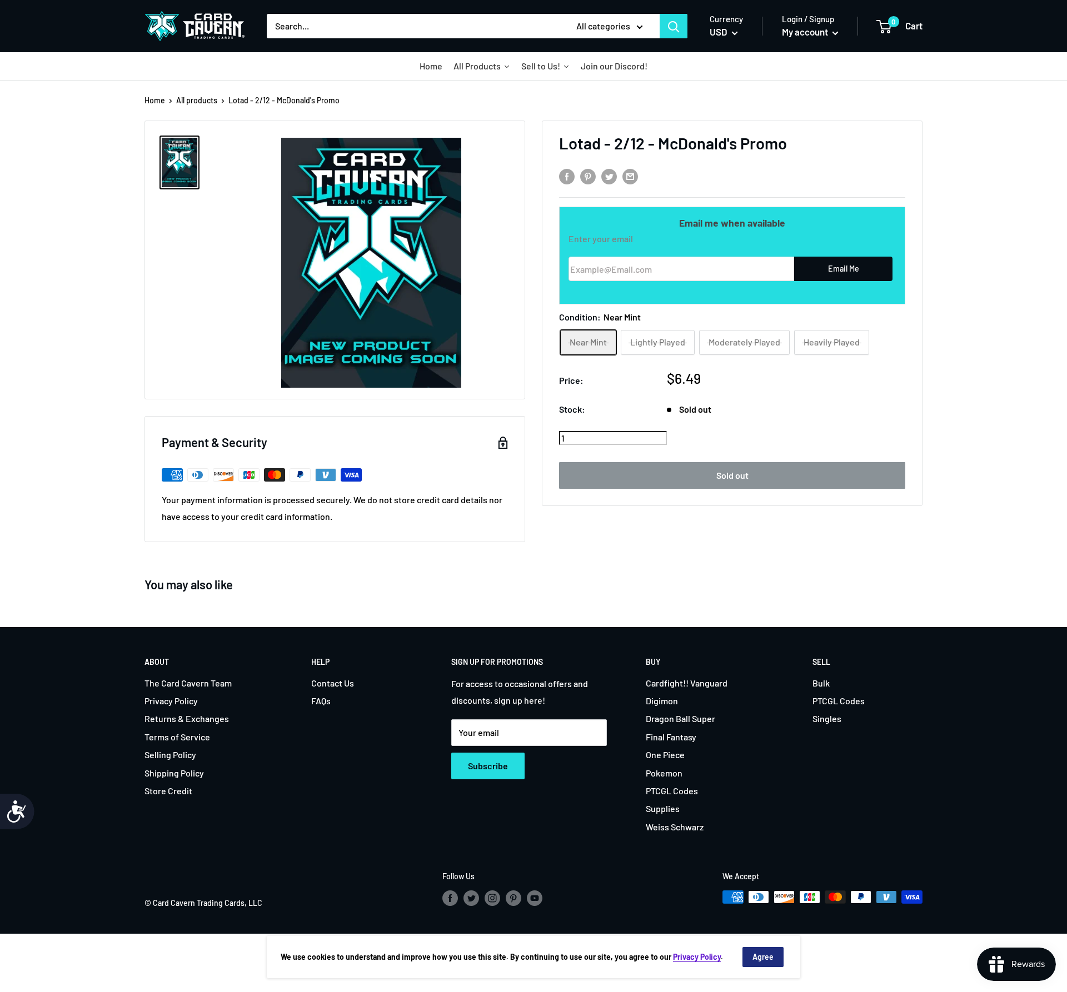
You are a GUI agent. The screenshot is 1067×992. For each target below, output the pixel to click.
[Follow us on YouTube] (534, 898)
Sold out (732, 475)
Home (154, 100)
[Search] (673, 26)
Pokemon (664, 773)
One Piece (665, 754)
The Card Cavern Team (188, 683)
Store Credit (168, 790)
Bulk (821, 683)
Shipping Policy (174, 773)
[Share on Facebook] (567, 175)
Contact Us (332, 683)
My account (806, 31)
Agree (763, 956)
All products (196, 100)
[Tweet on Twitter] (609, 175)
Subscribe (488, 765)
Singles (826, 718)
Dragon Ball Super (680, 718)
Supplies (663, 808)
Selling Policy (170, 754)
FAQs (321, 700)
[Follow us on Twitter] (471, 898)
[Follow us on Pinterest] (513, 898)
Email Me (843, 269)
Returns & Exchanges (186, 718)
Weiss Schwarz (675, 826)
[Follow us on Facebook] (450, 898)
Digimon (662, 700)
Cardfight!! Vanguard (686, 683)
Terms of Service (177, 737)
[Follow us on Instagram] (492, 898)
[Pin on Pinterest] (588, 175)
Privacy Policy (171, 700)
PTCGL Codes (672, 790)
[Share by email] (630, 175)
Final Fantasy (671, 737)
